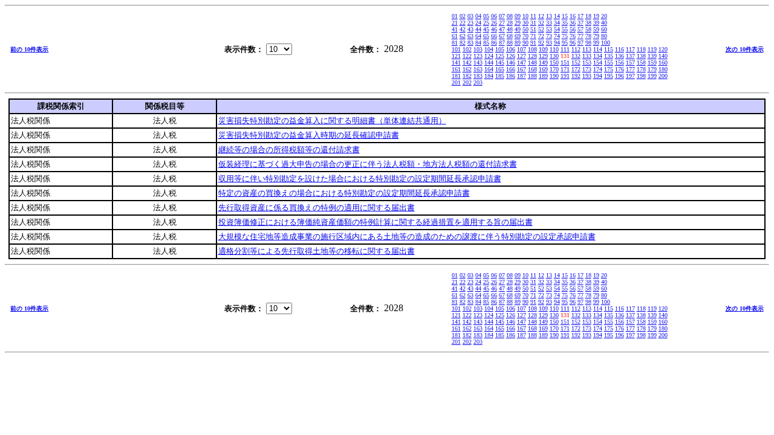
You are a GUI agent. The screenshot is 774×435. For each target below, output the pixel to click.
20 (604, 16)
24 (478, 22)
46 (494, 29)
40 (604, 22)
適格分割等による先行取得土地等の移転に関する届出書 (316, 251)
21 (455, 22)
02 (463, 16)
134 (597, 56)
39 (596, 22)
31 (533, 22)
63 (470, 36)
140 (663, 56)
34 (557, 22)
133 (586, 56)
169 (543, 69)
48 (510, 29)
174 (597, 69)
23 (470, 22)
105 (499, 49)
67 (502, 36)
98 (588, 42)
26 (494, 22)
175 (608, 69)
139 (652, 56)
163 (478, 69)
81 (455, 42)
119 (652, 49)
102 (467, 49)
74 (557, 36)
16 (573, 16)
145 (499, 62)
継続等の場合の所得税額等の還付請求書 (289, 149)
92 (541, 42)
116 (619, 49)
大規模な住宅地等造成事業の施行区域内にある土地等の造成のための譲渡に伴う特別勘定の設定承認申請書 (407, 236)
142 (467, 62)
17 (580, 16)
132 (575, 56)
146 (510, 62)
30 (525, 22)
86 (494, 42)
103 (478, 49)
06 (494, 16)
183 (478, 75)
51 (533, 29)
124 (488, 56)
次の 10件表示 (745, 49)
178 (641, 69)
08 (510, 16)
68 (510, 36)
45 (486, 29)
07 (502, 16)
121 (456, 56)
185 (499, 75)
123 (478, 56)
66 (494, 36)
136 (619, 56)
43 (470, 29)
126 (510, 56)
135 (608, 56)
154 (597, 62)
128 (532, 56)
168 (532, 69)
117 (630, 49)
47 (502, 29)
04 (478, 16)
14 (557, 16)
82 (463, 42)
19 (596, 16)
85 (486, 42)
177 (630, 69)
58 (588, 29)
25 (486, 22)
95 (565, 42)
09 (518, 16)
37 (580, 22)
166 (510, 69)
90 (525, 42)
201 (456, 82)
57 (580, 29)
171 (565, 69)
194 (597, 75)
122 (467, 56)
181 (456, 75)
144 (488, 62)
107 (521, 49)
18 (588, 16)
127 (521, 56)
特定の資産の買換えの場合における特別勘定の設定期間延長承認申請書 (344, 193)
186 (510, 75)
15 (565, 16)
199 (652, 75)
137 (630, 56)
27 (502, 22)
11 (533, 16)
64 (478, 36)
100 (605, 42)
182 (467, 75)
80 (604, 36)
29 (518, 22)
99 (596, 42)
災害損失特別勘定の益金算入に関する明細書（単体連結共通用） (332, 120)
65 (486, 36)
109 (543, 49)
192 (575, 75)
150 (554, 62)
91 (533, 42)
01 (455, 16)
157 (630, 62)
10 (525, 16)
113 (586, 49)
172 (575, 69)
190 (554, 75)
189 (543, 75)
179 (652, 69)
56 (573, 29)
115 (608, 49)
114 (597, 49)
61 (455, 36)
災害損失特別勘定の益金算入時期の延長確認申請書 (308, 135)
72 (541, 36)
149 (543, 62)
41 (455, 29)
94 (557, 42)
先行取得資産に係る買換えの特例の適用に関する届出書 (316, 207)
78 (588, 36)
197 (630, 75)
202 (467, 82)
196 (619, 75)
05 (486, 16)
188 (532, 75)
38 (588, 22)
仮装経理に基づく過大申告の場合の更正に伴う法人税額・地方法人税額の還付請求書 (367, 164)
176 (619, 69)
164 (488, 69)
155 (608, 62)
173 (586, 69)
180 (663, 69)
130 (554, 56)
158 (641, 62)
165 (499, 69)
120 (663, 49)
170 (554, 69)
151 (565, 62)
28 (510, 22)
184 (488, 75)
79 (596, 36)
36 (573, 22)
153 (586, 62)
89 (518, 42)
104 (488, 49)
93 (549, 42)
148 (532, 62)
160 (663, 62)
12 (541, 16)
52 (541, 29)
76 (573, 36)
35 (565, 22)
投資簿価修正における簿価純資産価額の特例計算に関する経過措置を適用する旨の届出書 (375, 222)
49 (518, 29)
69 (518, 36)
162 (467, 69)
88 (510, 42)
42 (463, 29)
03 (470, 16)
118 (641, 49)
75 (565, 36)
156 (619, 62)
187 (521, 75)
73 (549, 36)
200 (663, 75)
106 (510, 49)
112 (575, 49)
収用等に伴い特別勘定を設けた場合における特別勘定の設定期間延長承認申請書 (359, 178)
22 (463, 22)
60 (604, 29)
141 (456, 62)
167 (521, 69)
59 (596, 29)
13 (549, 16)
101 (456, 49)
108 (532, 49)
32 (541, 22)
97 (580, 42)
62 (463, 36)
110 (554, 49)
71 (533, 36)
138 (641, 56)
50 (525, 29)
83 (470, 42)
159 (652, 62)
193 (586, 75)
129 (543, 56)
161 (456, 69)
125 (499, 56)
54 (557, 29)
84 (478, 42)
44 (478, 29)
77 (580, 36)
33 (549, 22)
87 (502, 42)
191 (565, 75)
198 (641, 75)
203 (478, 82)
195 (608, 75)
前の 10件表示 (29, 49)
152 (575, 62)
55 (565, 29)
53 (549, 29)
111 (565, 49)
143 (478, 62)
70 (525, 36)
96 (573, 42)
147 (521, 62)
